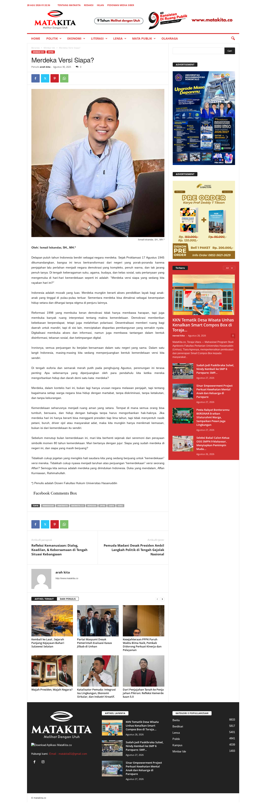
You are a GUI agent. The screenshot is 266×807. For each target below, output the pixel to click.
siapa (111, 505)
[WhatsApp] (64, 78)
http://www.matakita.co (66, 578)
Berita (176, 720)
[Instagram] (43, 762)
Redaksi (89, 5)
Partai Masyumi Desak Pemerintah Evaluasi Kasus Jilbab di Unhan (94, 642)
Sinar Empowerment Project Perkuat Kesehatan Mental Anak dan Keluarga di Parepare (214, 391)
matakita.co (77, 505)
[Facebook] (35, 78)
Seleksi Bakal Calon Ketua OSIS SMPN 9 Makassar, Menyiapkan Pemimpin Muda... (212, 443)
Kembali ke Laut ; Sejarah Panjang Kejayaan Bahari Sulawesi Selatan (47, 642)
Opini (50, 52)
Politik (52, 38)
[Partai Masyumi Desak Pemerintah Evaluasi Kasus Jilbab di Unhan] (98, 620)
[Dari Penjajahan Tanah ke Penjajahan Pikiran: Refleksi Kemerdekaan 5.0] (143, 671)
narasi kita (178, 335)
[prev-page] (157, 599)
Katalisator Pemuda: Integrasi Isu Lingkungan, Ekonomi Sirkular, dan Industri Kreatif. (96, 693)
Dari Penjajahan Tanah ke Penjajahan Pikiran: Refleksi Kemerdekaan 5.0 (143, 693)
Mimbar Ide (49, 47)
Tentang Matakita (69, 5)
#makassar (48, 505)
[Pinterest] (54, 78)
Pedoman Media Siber (120, 5)
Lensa (118, 38)
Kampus (177, 745)
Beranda (35, 47)
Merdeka (91, 505)
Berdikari (177, 726)
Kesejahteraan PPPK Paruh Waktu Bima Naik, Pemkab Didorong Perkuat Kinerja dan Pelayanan (142, 644)
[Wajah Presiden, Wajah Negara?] (52, 671)
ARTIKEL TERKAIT (44, 598)
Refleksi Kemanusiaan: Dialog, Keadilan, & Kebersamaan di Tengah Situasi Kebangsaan (59, 549)
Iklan (100, 5)
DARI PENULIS (68, 598)
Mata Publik (142, 38)
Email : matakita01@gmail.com (68, 753)
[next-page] (162, 599)
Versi (120, 505)
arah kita (45, 66)
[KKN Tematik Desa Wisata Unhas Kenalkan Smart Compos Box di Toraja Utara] (203, 295)
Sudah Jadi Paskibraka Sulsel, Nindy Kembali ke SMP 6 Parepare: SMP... (215, 369)
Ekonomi (74, 38)
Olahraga (169, 38)
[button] (233, 38)
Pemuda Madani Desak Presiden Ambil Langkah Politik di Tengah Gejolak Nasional (134, 549)
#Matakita (62, 505)
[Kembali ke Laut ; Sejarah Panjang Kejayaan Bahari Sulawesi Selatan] (52, 620)
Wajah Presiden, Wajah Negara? (52, 689)
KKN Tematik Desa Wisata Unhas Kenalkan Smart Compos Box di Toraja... (203, 325)
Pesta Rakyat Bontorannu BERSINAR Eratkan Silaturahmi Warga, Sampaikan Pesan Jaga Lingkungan (212, 417)
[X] (45, 78)
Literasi (97, 38)
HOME (35, 38)
